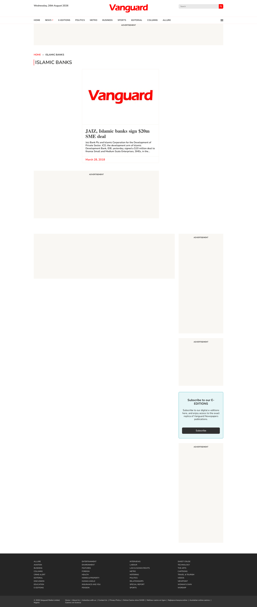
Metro (93, 20)
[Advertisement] (201, 284)
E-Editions (39, 587)
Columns (152, 20)
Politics (80, 20)
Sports (122, 20)
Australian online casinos (199, 600)
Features (86, 568)
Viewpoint (183, 581)
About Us (76, 600)
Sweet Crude (184, 561)
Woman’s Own (185, 584)
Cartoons (182, 571)
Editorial (136, 20)
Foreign (86, 571)
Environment (88, 565)
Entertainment (89, 561)
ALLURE (167, 20)
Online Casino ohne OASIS (133, 600)
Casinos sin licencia (73, 602)
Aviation (38, 565)
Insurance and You (91, 584)
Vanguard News (128, 8)
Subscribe (201, 430)
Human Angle (88, 581)
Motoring (134, 574)
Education (39, 584)
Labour (133, 565)
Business (107, 20)
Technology (184, 565)
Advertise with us (89, 600)
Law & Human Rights (140, 568)
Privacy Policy (115, 600)
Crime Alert (39, 574)
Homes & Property (90, 578)
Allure (37, 561)
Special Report (137, 584)
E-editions (64, 20)
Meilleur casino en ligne (156, 600)
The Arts (182, 568)
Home (37, 20)
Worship (182, 587)
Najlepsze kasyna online (177, 600)
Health (85, 574)
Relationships (136, 581)
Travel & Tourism (186, 574)
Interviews (135, 561)
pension (86, 587)
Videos (181, 578)
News (48, 20)
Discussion (39, 581)
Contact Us (102, 600)
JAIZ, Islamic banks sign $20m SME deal (118, 133)
